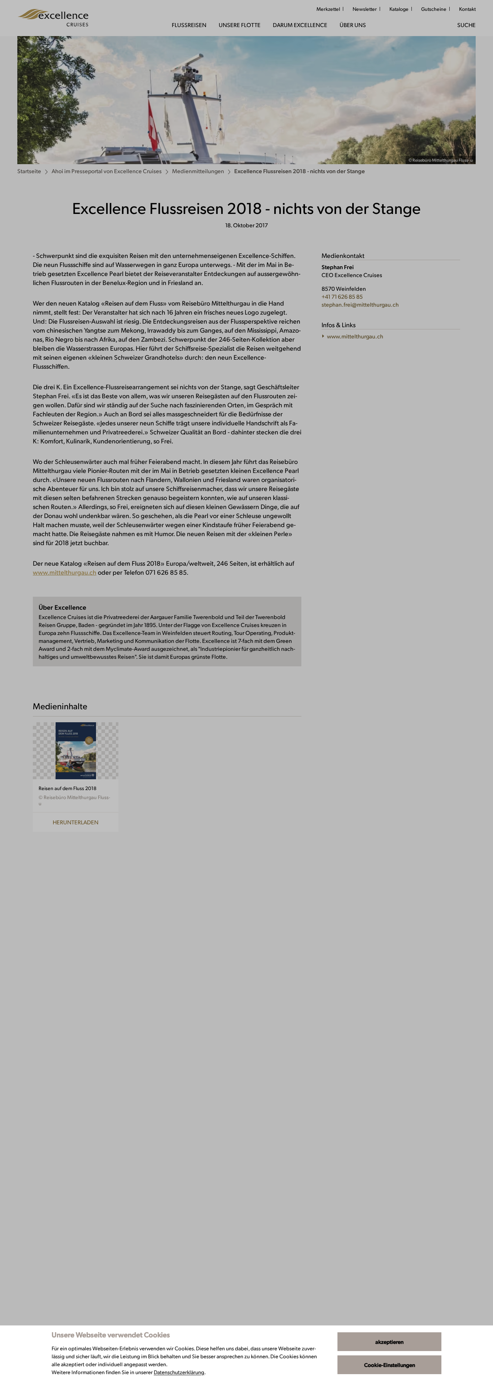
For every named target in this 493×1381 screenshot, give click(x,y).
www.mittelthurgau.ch (64, 572)
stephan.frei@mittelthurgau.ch (360, 304)
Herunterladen (76, 822)
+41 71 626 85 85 (342, 296)
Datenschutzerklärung (179, 1371)
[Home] (52, 18)
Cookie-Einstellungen (389, 1364)
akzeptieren (389, 1341)
